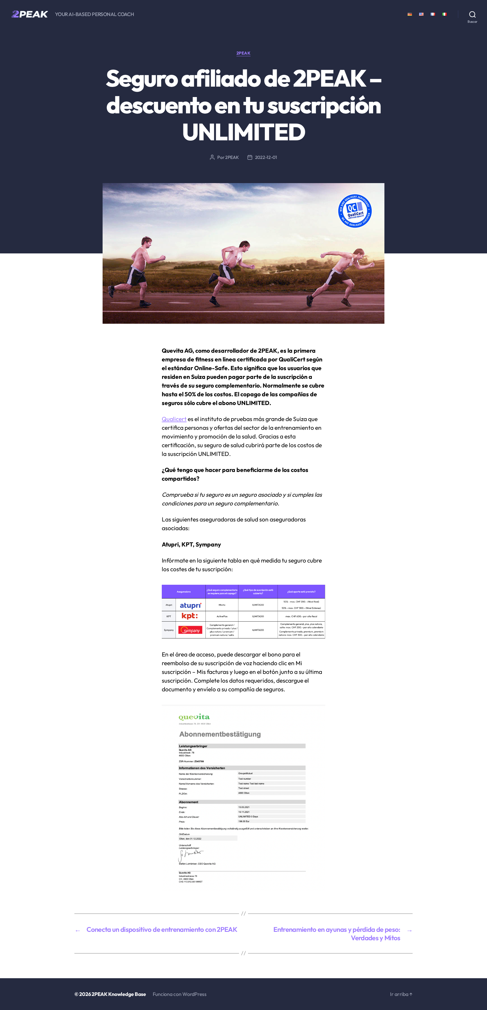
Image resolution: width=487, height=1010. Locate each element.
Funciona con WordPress (180, 994)
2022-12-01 (266, 157)
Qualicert (174, 418)
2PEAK (243, 53)
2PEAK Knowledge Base (119, 994)
